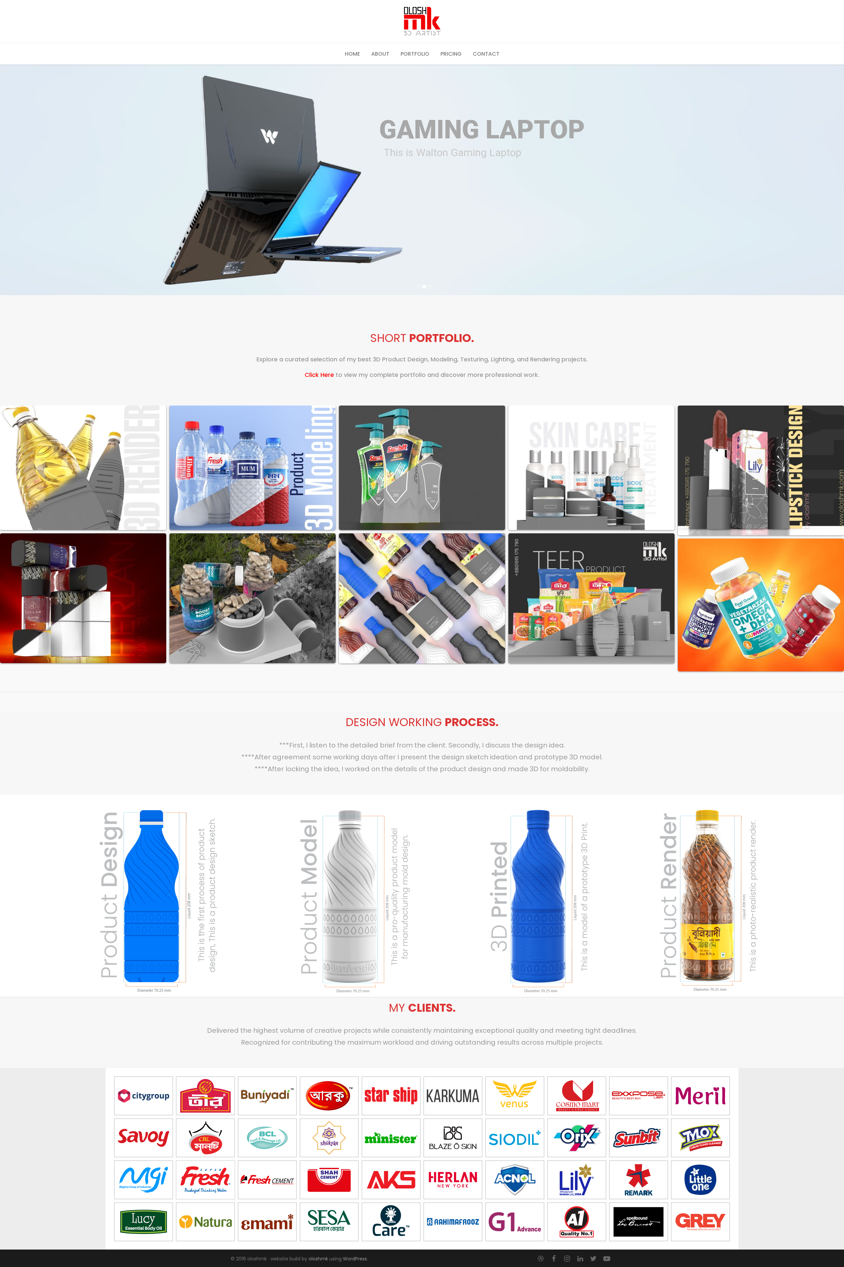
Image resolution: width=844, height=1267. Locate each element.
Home (352, 54)
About (380, 54)
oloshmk (318, 1258)
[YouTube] (606, 1258)
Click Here (319, 375)
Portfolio (415, 54)
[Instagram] (567, 1258)
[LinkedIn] (580, 1258)
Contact (486, 54)
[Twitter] (593, 1258)
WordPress (355, 1258)
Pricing (451, 54)
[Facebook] (553, 1258)
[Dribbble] (540, 1258)
